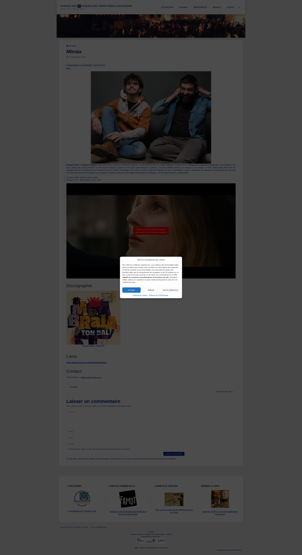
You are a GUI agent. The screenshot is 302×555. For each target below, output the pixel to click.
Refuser (151, 290)
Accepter (131, 290)
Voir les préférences (170, 290)
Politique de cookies (140, 295)
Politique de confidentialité (158, 295)
